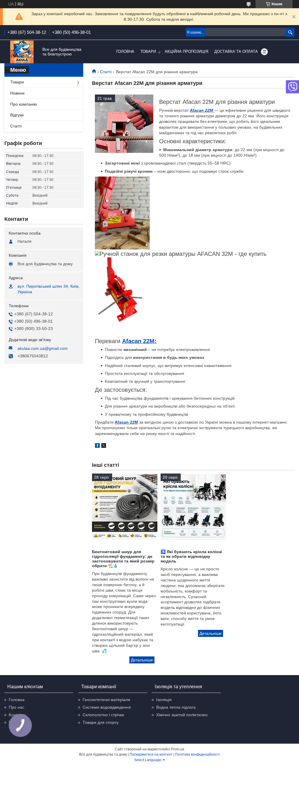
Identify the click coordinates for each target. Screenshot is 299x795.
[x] (103, 446)
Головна (125, 51)
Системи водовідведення (107, 707)
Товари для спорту (101, 722)
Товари (148, 51)
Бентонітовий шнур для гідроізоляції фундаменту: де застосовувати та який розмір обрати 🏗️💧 (123, 558)
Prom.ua (177, 749)
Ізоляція (164, 699)
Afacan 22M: (139, 341)
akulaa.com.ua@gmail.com (43, 348)
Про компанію (23, 104)
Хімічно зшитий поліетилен (182, 714)
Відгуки (17, 115)
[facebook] (97, 446)
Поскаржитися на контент (151, 754)
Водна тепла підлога (176, 707)
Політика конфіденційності (197, 754)
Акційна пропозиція (186, 51)
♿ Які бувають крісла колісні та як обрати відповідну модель (191, 556)
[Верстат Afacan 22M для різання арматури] (124, 124)
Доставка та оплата (236, 51)
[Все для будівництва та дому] (22, 52)
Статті (106, 71)
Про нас (16, 707)
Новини (17, 93)
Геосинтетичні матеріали (106, 699)
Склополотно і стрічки (103, 714)
